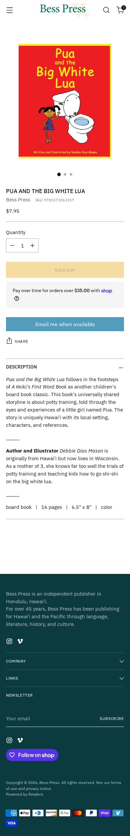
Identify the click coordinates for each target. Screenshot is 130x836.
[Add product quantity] (32, 245)
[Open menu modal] (9, 10)
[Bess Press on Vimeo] (21, 642)
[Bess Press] (65, 10)
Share (21, 341)
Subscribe (112, 718)
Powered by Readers (24, 794)
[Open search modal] (106, 10)
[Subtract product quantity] (12, 245)
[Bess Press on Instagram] (10, 642)
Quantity (15, 232)
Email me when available (65, 324)
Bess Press (18, 199)
